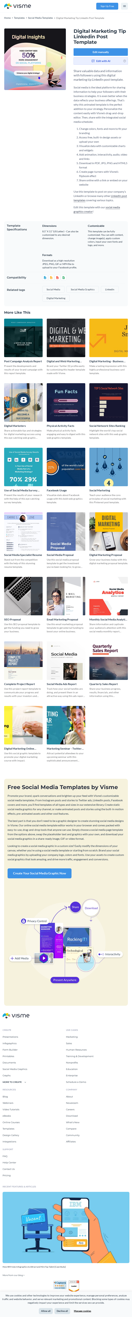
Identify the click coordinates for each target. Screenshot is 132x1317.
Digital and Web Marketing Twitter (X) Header (63, 361)
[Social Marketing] (108, 467)
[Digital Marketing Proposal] (108, 531)
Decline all (62, 1310)
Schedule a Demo (76, 1082)
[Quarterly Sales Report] (108, 660)
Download (72, 1115)
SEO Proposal (12, 619)
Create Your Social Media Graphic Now (39, 873)
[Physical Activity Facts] (66, 402)
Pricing (7, 1175)
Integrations (9, 1141)
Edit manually (101, 52)
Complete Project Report (19, 684)
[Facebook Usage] (66, 467)
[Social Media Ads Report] (66, 660)
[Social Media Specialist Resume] (23, 531)
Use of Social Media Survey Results (20, 490)
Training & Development (80, 1056)
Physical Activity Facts (60, 425)
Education (72, 1069)
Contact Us (9, 1169)
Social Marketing (99, 490)
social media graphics (83, 289)
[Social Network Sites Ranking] (108, 402)
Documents (9, 1062)
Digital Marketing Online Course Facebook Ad (19, 748)
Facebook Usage (57, 490)
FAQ (5, 1156)
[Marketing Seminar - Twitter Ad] (66, 725)
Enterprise (72, 1075)
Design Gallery (11, 1135)
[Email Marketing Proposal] (66, 596)
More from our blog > (14, 1275)
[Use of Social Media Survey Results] (23, 467)
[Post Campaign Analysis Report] (23, 338)
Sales (69, 1043)
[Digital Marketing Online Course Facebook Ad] (23, 725)
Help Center (9, 1162)
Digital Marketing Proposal (105, 554)
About (69, 1096)
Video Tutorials (11, 1109)
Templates (8, 1128)
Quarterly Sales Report (103, 684)
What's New (72, 1122)
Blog (5, 1096)
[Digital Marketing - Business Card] (108, 338)
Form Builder (10, 1049)
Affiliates (71, 1141)
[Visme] (17, 6)
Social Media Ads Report (61, 684)
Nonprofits (72, 1062)
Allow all (46, 1310)
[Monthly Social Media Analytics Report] (108, 596)
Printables (8, 1056)
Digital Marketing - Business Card (106, 361)
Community (73, 1135)
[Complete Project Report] (23, 660)
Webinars (8, 1103)
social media (53, 289)
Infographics (9, 1043)
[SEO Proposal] (23, 596)
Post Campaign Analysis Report (23, 361)
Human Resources (76, 1049)
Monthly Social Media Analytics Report (108, 619)
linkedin (109, 289)
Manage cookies (82, 1310)
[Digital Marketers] (23, 402)
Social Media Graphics (15, 1069)
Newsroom (72, 1103)
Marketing (72, 1036)
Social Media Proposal (60, 554)
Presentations (10, 1036)
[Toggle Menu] (124, 6)
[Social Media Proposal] (66, 531)
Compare (71, 1128)
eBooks (7, 1115)
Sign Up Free (107, 6)
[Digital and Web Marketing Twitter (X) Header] (66, 338)
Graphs (6, 1075)
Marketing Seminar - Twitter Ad (64, 748)
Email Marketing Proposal (62, 619)
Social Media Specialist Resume (23, 554)
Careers (70, 1109)
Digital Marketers (15, 425)
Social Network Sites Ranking (107, 425)
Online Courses (11, 1122)
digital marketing (56, 298)
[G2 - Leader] (74, 1282)
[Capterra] (61, 1282)
